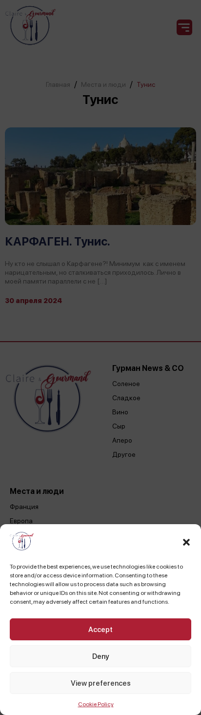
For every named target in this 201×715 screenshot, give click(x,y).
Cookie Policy (96, 704)
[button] (186, 542)
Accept (100, 629)
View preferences (101, 683)
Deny (100, 656)
